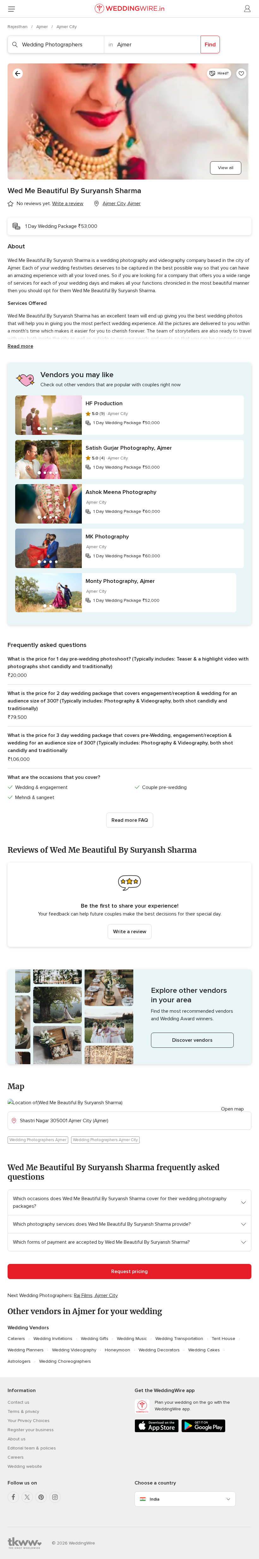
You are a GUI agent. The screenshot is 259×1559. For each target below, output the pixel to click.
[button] (129, 904)
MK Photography (107, 536)
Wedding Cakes (204, 1350)
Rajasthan (18, 26)
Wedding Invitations (52, 1338)
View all (225, 167)
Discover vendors (192, 1040)
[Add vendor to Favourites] (241, 73)
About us (17, 1439)
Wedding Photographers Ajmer (37, 1139)
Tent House (223, 1338)
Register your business (31, 1429)
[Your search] (18, 73)
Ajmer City (67, 26)
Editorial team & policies (32, 1448)
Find (210, 44)
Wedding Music (132, 1338)
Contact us (18, 1402)
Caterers (16, 1338)
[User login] (247, 9)
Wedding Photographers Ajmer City (105, 1139)
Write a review (129, 931)
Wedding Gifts (94, 1338)
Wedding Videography (74, 1350)
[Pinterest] (41, 1497)
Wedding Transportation (179, 1338)
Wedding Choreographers (65, 1361)
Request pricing (129, 1271)
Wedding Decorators (159, 1350)
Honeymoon (117, 1350)
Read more (20, 346)
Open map (232, 1109)
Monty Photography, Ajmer (120, 581)
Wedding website (25, 1466)
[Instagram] (55, 1497)
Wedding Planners (26, 1350)
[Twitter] (27, 1497)
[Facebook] (13, 1497)
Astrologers (19, 1361)
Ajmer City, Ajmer (122, 203)
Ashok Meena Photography (121, 492)
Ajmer (42, 26)
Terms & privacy (23, 1411)
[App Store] (157, 1431)
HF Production (104, 403)
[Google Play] (203, 1431)
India (155, 1499)
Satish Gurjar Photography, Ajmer (129, 447)
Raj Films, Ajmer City (96, 1295)
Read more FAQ (129, 820)
